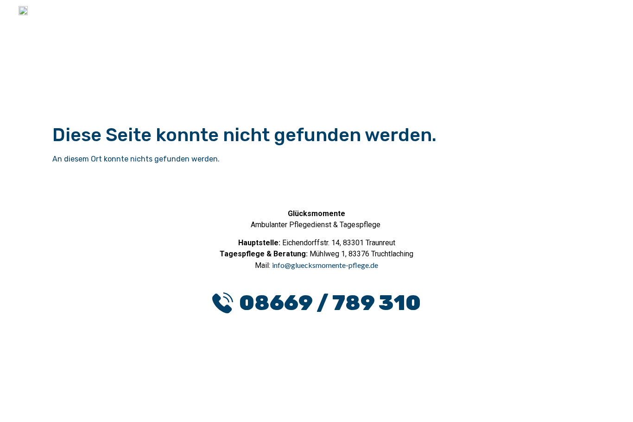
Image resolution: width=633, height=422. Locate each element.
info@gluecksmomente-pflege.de (325, 265)
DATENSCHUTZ (278, 406)
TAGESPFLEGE (517, 25)
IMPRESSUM (351, 406)
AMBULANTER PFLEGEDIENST (409, 25)
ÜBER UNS (585, 25)
